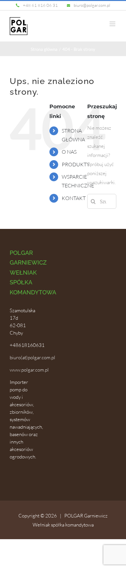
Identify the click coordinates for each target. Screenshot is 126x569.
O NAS (69, 151)
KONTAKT (74, 198)
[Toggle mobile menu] (113, 23)
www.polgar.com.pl (29, 370)
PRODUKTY (76, 164)
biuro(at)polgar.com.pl (32, 357)
